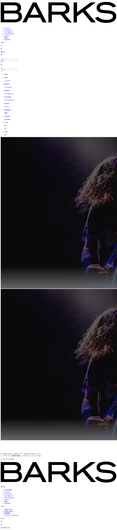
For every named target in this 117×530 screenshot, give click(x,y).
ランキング (8, 30)
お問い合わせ (8, 511)
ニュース (7, 28)
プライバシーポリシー (11, 515)
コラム (6, 35)
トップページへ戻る (7, 459)
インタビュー (8, 32)
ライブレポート (9, 33)
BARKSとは (8, 509)
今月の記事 (8, 490)
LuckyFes (7, 39)
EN (2, 61)
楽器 (5, 37)
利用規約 (7, 513)
